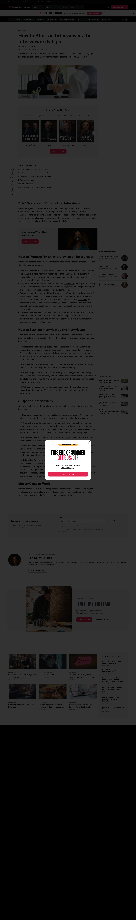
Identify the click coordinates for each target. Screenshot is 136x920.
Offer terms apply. (68, 468)
